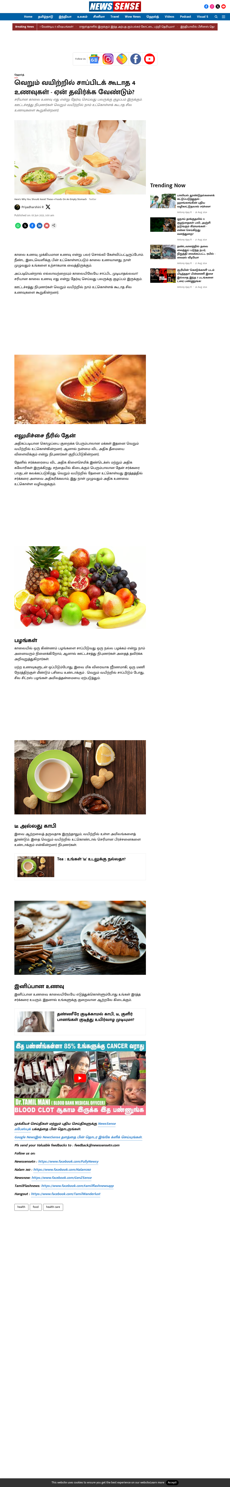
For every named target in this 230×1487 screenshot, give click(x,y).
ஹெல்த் (152, 16)
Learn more (157, 1482)
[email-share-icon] (47, 227)
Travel (115, 16)
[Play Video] (80, 1078)
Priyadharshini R (33, 207)
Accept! (172, 1482)
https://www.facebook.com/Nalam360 (62, 1170)
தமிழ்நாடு (45, 16)
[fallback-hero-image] (163, 201)
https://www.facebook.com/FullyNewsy (68, 1161)
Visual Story (205, 16)
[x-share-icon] (25, 227)
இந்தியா (65, 16)
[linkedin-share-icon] (39, 227)
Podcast (185, 16)
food (36, 1207)
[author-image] (17, 207)
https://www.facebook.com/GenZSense (61, 1178)
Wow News (133, 16)
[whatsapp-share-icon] (18, 227)
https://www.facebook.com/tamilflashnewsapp (77, 1186)
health (21, 1207)
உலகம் (82, 16)
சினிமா (99, 16)
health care (53, 1207)
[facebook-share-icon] (32, 227)
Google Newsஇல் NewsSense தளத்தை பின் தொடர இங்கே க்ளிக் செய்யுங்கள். (78, 1137)
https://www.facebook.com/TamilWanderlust (65, 1194)
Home (28, 16)
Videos (169, 16)
